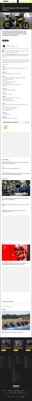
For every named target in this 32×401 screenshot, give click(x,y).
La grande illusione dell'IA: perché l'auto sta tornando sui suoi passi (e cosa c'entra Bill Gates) (15, 199)
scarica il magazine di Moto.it (11, 54)
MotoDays (17, 361)
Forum (1, 367)
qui (17, 52)
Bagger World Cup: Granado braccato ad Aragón (11, 168)
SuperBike (9, 361)
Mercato (14, 369)
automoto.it (9, 396)
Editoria (5, 127)
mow (17, 396)
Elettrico (1, 361)
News (4, 5)
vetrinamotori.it (22, 396)
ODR (26, 390)
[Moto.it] (5, 1)
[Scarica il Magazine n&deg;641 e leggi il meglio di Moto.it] (18, 343)
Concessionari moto (14, 377)
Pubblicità (23, 390)
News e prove (2, 357)
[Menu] (1, 1)
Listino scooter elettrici (27, 361)
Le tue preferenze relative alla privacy (13, 399)
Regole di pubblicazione (17, 390)
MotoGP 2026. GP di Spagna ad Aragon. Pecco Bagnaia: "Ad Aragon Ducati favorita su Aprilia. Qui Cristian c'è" (15, 163)
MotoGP (9, 360)
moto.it (14, 396)
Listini (25, 357)
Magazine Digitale (4, 345)
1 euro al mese (25, 122)
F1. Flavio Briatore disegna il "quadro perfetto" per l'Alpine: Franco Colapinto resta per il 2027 (14, 211)
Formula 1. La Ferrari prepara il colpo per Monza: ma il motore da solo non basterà (15, 205)
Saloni (17, 357)
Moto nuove (14, 371)
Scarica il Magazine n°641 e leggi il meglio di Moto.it (18, 348)
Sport (9, 357)
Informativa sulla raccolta (3, 399)
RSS (28, 390)
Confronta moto (26, 367)
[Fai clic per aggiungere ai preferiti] (5, 41)
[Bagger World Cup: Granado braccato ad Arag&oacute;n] (16, 320)
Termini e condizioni (10, 390)
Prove (1, 360)
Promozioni (14, 378)
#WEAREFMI (10, 367)
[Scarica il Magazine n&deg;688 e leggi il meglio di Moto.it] (6, 343)
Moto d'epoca (14, 374)
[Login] (30, 1)
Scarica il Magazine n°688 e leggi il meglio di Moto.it (6, 348)
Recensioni (26, 364)
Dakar (9, 364)
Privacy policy (4, 390)
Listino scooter (26, 360)
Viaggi (1, 364)
